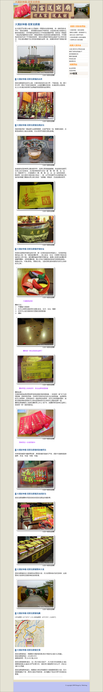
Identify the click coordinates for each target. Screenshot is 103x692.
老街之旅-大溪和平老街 (76, 35)
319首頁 (73, 73)
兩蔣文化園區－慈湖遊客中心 (78, 32)
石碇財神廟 (72, 70)
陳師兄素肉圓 (73, 56)
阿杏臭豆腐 (72, 59)
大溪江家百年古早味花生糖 (77, 49)
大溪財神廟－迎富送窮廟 (77, 30)
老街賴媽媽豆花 (73, 54)
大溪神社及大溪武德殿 (76, 39)
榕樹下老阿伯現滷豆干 (75, 51)
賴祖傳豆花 (72, 61)
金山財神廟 (72, 68)
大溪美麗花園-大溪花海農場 (78, 37)
